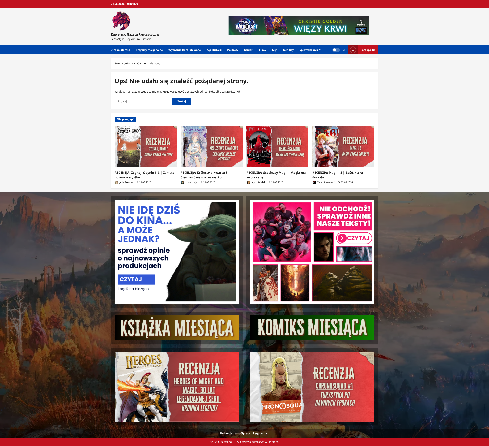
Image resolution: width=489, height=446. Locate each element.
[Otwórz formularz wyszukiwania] (344, 50)
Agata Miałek (258, 182)
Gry (274, 50)
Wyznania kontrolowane (184, 50)
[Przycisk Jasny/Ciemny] (336, 50)
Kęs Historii (214, 50)
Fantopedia (367, 50)
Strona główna (120, 50)
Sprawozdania (309, 50)
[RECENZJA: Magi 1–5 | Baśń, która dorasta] (343, 146)
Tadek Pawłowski (326, 182)
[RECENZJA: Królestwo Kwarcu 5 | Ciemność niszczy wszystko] (212, 146)
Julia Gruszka (126, 182)
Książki (248, 50)
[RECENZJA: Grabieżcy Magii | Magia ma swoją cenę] (277, 146)
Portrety (232, 50)
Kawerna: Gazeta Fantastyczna (135, 34)
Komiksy (288, 50)
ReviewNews (243, 442)
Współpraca (242, 433)
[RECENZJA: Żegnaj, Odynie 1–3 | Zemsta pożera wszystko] (146, 146)
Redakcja (226, 433)
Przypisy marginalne (149, 50)
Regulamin (260, 433)
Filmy (262, 50)
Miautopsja (191, 182)
